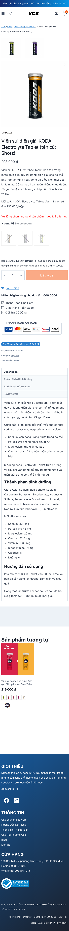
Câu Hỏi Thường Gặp (13, 834)
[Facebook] (6, 800)
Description (11, 371)
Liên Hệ (5, 844)
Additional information (17, 386)
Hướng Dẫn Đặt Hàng (13, 824)
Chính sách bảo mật (20, 917)
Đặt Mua (46, 275)
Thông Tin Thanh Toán (14, 829)
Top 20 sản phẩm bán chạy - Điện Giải (21, 344)
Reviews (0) (11, 393)
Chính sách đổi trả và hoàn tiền (48, 923)
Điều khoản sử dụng (45, 917)
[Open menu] (3, 13)
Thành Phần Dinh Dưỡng (18, 379)
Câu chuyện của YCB (13, 819)
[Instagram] (16, 800)
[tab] (34, 372)
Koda (16, 360)
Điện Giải (15, 355)
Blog (4, 839)
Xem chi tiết (8, 788)
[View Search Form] (11, 13)
